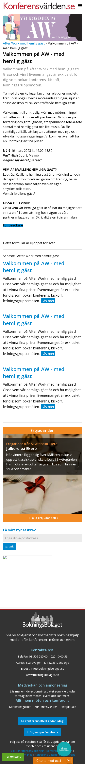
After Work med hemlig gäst (24, 43)
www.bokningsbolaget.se (42, 675)
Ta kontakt (13, 756)
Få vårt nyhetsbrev (19, 530)
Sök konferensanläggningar (27, 750)
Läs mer (48, 300)
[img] (42, 474)
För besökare (13, 225)
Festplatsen (68, 707)
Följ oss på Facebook (43, 732)
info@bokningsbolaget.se (47, 668)
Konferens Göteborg (47, 754)
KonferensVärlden (46, 707)
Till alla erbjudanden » (42, 518)
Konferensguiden (20, 707)
